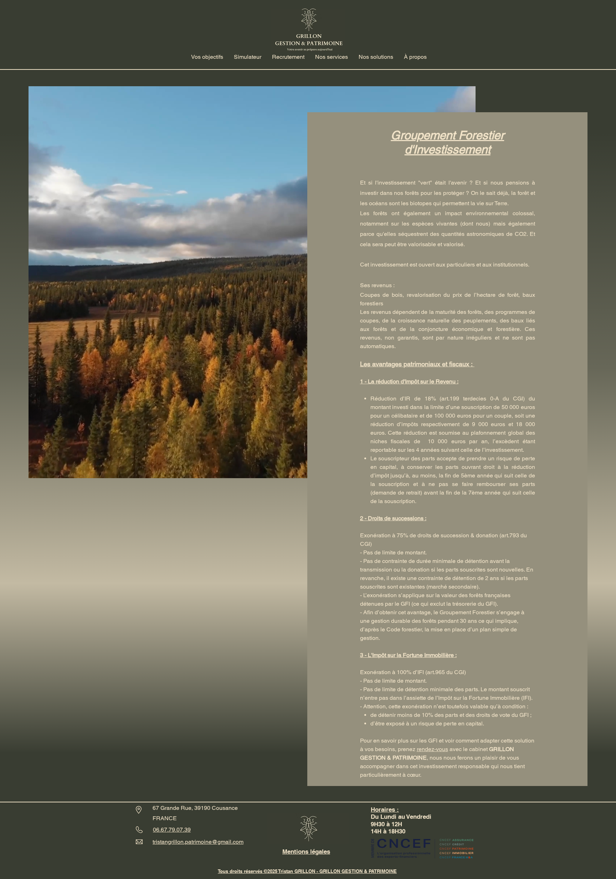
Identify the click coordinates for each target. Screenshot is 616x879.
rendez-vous (432, 749)
